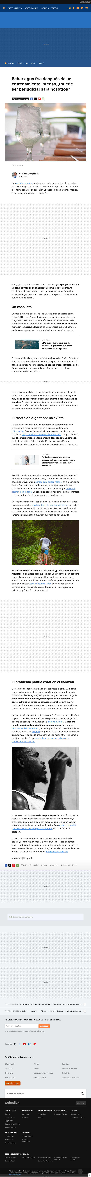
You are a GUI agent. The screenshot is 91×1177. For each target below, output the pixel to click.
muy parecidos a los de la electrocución (41, 434)
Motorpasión (75, 1114)
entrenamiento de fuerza (43, 1073)
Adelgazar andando (74, 1011)
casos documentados (40, 583)
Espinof (41, 1117)
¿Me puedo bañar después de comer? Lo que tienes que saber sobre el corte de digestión (57, 346)
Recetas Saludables (69, 1068)
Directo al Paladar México (60, 1158)
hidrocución (18, 431)
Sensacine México (44, 1158)
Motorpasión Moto (77, 1117)
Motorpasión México (75, 1158)
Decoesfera (9, 1139)
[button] (29, 173)
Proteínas (65, 1064)
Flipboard (82, 8)
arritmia (36, 731)
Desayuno (9, 1073)
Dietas (36, 1068)
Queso (41, 63)
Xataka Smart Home (12, 1124)
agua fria (54, 865)
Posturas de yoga (56, 1011)
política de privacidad (36, 1031)
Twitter (35, 99)
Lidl (26, 63)
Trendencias (9, 1136)
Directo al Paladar (60, 1114)
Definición (66, 1073)
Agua (33, 63)
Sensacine (42, 1114)
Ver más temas (12, 1083)
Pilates (43, 1011)
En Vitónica (46, 340)
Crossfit (34, 1011)
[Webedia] (85, 1)
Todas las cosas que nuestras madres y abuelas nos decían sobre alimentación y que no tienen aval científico (58, 461)
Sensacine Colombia (45, 1161)
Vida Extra (25, 1117)
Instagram (69, 8)
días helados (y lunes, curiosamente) (50, 505)
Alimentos (9, 1068)
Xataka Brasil (10, 1161)
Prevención (34, 865)
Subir (79, 1103)
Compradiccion (10, 1143)
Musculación (10, 1064)
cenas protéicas (40, 1077)
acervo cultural (55, 721)
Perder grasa (10, 1077)
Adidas (19, 63)
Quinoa (25, 1011)
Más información (15, 1175)
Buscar (82, 1093)
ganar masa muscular (70, 1077)
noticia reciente (24, 183)
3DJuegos (25, 1114)
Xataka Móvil (10, 1117)
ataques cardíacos (69, 865)
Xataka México (10, 1158)
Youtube (78, 8)
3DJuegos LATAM (28, 1158)
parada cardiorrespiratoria (48, 482)
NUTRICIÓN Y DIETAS (49, 8)
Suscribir (44, 1026)
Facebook (73, 8)
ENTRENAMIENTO (15, 8)
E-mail (43, 99)
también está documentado (25, 728)
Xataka (7, 1114)
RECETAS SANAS (31, 8)
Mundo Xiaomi (10, 1127)
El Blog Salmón (27, 1136)
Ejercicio (10, 63)
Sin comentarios (21, 99)
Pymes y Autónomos (26, 1140)
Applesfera (9, 1121)
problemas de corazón (57, 851)
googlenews (86, 8)
